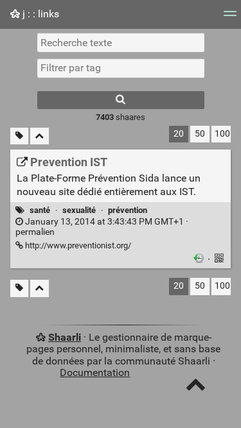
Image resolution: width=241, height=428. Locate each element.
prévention (127, 210)
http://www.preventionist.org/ (77, 245)
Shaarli (64, 337)
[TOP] (195, 387)
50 (200, 133)
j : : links (39, 14)
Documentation (95, 372)
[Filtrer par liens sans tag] (19, 136)
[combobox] (120, 68)
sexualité (79, 210)
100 (222, 133)
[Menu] (230, 17)
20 (179, 133)
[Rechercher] (120, 100)
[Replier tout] (39, 136)
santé (40, 210)
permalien (101, 227)
